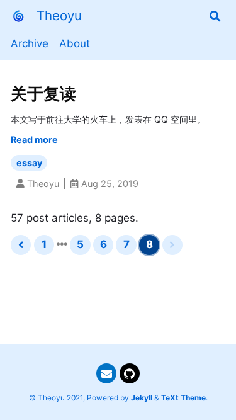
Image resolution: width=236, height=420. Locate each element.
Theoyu (59, 15)
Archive (29, 43)
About (74, 43)
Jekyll (141, 397)
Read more (34, 139)
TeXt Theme (183, 397)
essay (29, 162)
